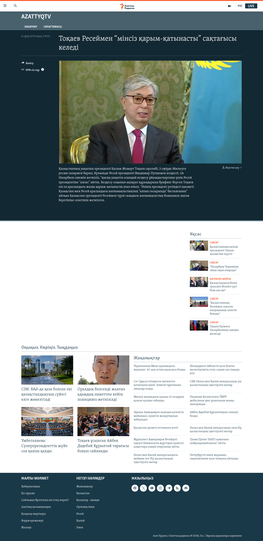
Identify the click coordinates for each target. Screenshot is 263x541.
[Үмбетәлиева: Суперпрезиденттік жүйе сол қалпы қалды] (47, 421)
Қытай (80, 520)
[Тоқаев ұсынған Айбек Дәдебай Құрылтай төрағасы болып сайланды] (103, 421)
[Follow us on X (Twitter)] (143, 488)
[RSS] (177, 488)
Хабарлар (31, 26)
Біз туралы (28, 493)
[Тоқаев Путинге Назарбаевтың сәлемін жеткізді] (199, 325)
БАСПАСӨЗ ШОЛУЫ (220, 279)
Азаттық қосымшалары (36, 507)
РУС (240, 6)
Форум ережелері (32, 520)
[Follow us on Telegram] (168, 488)
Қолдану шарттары (33, 513)
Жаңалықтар (84, 486)
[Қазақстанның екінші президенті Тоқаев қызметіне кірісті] (199, 246)
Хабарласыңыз (30, 486)
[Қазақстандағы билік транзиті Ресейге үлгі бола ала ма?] (199, 282)
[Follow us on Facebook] (135, 488)
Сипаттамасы (53, 26)
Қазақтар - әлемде (87, 500)
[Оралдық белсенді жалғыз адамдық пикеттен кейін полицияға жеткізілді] (103, 370)
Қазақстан (83, 493)
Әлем (79, 527)
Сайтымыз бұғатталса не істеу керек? (45, 500)
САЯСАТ (214, 242)
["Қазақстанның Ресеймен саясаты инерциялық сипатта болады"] (199, 302)
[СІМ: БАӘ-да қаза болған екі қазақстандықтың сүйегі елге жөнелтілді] (47, 370)
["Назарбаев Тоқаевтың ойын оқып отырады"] (199, 266)
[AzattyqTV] (229, 6)
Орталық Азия (85, 507)
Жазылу (26, 527)
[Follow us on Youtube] (151, 488)
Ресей (80, 513)
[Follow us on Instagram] (160, 488)
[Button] (27, 64)
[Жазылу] (185, 488)
